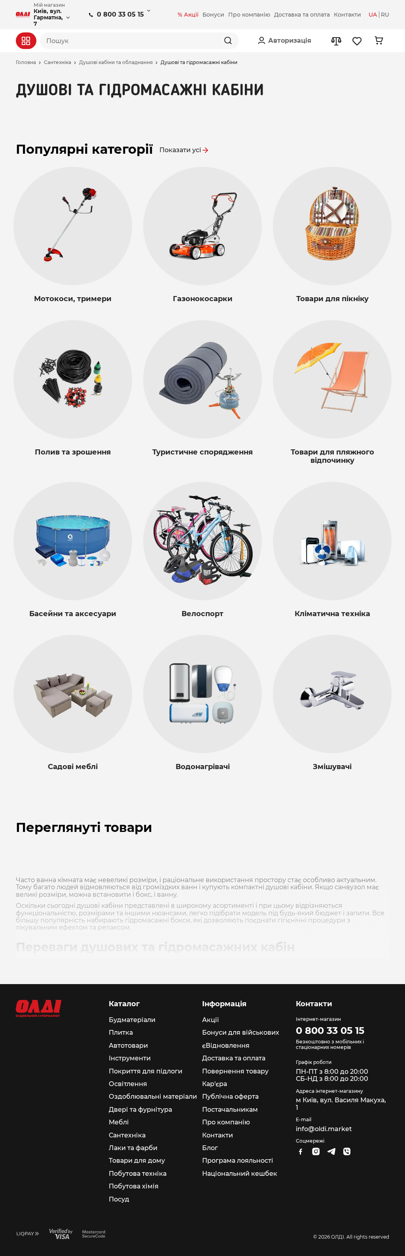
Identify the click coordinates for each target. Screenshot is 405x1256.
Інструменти (130, 1058)
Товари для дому (137, 1160)
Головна (26, 62)
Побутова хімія (134, 1186)
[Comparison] (336, 41)
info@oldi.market (324, 1129)
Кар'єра (214, 1084)
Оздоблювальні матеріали (153, 1096)
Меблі (119, 1122)
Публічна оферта (230, 1096)
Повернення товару (235, 1071)
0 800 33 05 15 (120, 14)
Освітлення (128, 1084)
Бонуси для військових (240, 1032)
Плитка (121, 1032)
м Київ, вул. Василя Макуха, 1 (341, 1103)
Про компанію (226, 1122)
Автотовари (128, 1045)
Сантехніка (57, 62)
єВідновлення (226, 1045)
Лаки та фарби (133, 1148)
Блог (210, 1148)
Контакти (217, 1135)
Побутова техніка (138, 1173)
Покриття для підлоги (145, 1071)
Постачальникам (230, 1109)
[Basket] (379, 40)
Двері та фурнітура (140, 1109)
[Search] (228, 40)
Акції (210, 1020)
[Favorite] (357, 41)
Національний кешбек (239, 1173)
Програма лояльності (237, 1160)
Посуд (119, 1199)
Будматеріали (132, 1020)
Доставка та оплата (233, 1058)
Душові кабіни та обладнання (116, 62)
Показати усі (180, 150)
